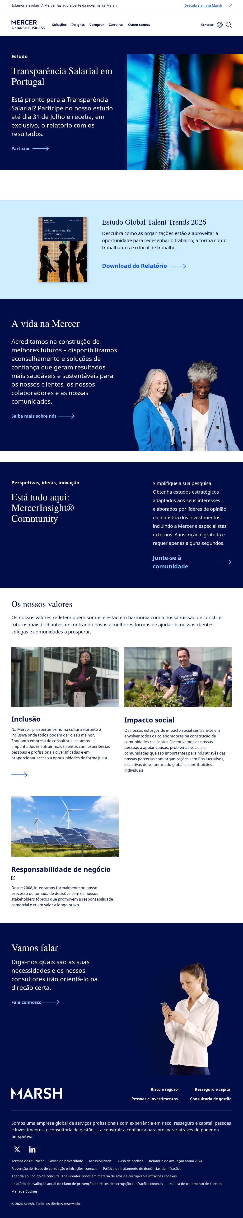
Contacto (207, 25)
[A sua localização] (219, 24)
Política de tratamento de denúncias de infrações (142, 1168)
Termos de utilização (27, 1161)
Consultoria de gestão (211, 1098)
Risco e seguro (164, 1089)
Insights (78, 24)
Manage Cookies (24, 1191)
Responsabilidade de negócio (61, 869)
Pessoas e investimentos (154, 1098)
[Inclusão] (19, 774)
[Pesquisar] (228, 24)
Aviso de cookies (130, 1161)
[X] (17, 1149)
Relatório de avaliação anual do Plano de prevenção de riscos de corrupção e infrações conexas (87, 1183)
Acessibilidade (100, 1161)
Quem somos (139, 24)
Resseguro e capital (213, 1089)
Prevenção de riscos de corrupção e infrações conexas (54, 1168)
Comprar (96, 24)
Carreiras (116, 24)
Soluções (59, 24)
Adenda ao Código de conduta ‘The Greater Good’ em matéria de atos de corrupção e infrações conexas (94, 1176)
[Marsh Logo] (36, 1094)
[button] (230, 5)
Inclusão (26, 718)
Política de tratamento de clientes (195, 1183)
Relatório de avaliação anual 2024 (175, 1161)
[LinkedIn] (32, 1149)
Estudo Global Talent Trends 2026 (154, 222)
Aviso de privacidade (66, 1161)
